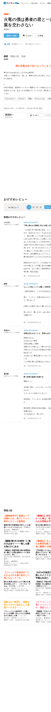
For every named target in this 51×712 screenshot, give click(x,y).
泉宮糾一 (7, 29)
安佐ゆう (7, 330)
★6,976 (6, 618)
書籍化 (16, 530)
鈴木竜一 (22, 586)
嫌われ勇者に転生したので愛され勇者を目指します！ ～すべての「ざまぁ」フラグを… (17, 583)
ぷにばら (7, 222)
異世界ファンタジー (11, 531)
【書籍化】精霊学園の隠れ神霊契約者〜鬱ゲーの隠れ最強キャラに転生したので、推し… (17, 552)
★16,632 (7, 530)
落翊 (5, 283)
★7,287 (6, 588)
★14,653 (39, 618)
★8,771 (38, 593)
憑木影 (6, 373)
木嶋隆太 (27, 527)
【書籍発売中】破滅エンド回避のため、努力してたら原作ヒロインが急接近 (16, 518)
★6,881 (6, 561)
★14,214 (39, 532)
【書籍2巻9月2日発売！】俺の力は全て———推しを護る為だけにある (17, 544)
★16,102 (39, 557)
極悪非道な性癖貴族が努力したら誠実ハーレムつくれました (17, 526)
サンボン (23, 615)
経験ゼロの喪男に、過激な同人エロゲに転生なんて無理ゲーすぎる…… (16, 605)
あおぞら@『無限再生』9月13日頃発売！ (17, 557)
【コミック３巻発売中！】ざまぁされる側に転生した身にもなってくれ (16, 575)
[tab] (6, 56)
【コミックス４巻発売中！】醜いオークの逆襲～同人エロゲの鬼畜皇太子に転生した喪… (17, 613)
